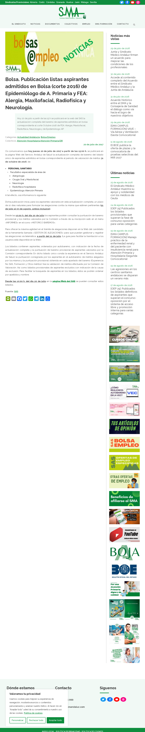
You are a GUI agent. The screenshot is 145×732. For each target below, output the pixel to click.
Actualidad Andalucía (28, 137)
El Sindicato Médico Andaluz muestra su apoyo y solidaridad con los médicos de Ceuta (122, 192)
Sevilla (93, 2)
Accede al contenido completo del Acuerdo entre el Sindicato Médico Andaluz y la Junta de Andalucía (124, 83)
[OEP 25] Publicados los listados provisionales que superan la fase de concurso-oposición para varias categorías (124, 216)
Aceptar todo (55, 720)
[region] (37, 707)
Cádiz (42, 2)
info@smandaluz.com (73, 707)
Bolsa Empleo (48, 137)
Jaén (77, 2)
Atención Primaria (49, 141)
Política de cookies (33, 713)
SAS (16, 291)
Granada (60, 2)
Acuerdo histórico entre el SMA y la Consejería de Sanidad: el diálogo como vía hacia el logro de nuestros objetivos (124, 108)
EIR (61, 141)
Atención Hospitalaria (28, 141)
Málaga (85, 2)
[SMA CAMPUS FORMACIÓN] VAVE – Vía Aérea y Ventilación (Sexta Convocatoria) (124, 130)
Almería (33, 2)
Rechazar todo (36, 720)
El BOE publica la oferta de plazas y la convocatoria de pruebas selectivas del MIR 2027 (124, 151)
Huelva (69, 2)
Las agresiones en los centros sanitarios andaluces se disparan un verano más (124, 274)
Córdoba (50, 2)
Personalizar (18, 720)
